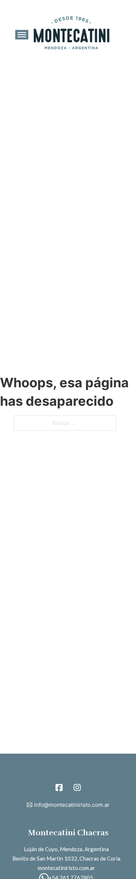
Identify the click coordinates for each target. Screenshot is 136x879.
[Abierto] (21, 34)
